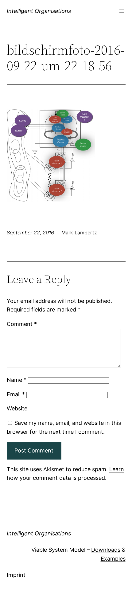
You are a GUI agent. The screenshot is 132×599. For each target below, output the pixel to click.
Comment (22, 324)
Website (17, 408)
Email (16, 394)
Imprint (16, 575)
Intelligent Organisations (39, 11)
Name (16, 380)
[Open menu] (122, 11)
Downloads (105, 549)
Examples (113, 558)
